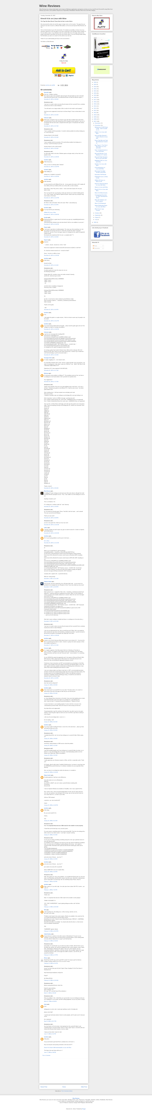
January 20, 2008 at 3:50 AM (50, 755)
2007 (95, 121)
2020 (95, 93)
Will (45, 909)
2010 (95, 114)
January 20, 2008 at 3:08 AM (50, 738)
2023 (95, 86)
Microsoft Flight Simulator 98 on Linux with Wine (101, 157)
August (97, 217)
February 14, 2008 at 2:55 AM (51, 940)
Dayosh (46, 240)
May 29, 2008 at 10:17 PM (50, 1021)
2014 (95, 106)
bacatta (46, 217)
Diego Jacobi (47, 775)
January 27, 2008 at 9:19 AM (50, 834)
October (97, 213)
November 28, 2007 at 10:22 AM (51, 533)
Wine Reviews (49, 6)
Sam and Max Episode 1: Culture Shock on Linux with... (101, 137)
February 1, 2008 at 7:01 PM (50, 889)
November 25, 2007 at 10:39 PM (51, 329)
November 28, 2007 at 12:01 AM (51, 524)
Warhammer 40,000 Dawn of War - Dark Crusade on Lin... (101, 128)
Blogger (84, 1108)
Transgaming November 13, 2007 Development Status (101, 196)
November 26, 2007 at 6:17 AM (51, 370)
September (98, 215)
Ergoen (46, 227)
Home (64, 1087)
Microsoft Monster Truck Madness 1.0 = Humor (101, 154)
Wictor (45, 958)
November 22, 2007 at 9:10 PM (51, 204)
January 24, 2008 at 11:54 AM (51, 772)
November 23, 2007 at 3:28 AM (51, 237)
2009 (95, 117)
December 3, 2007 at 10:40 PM (51, 586)
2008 (95, 119)
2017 (95, 99)
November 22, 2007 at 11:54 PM (51, 224)
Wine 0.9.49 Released (100, 203)
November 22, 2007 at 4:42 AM (51, 114)
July (96, 219)
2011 (95, 112)
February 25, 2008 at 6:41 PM (51, 963)
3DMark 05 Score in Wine (50, 212)
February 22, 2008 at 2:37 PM (51, 955)
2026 (95, 82)
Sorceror (46, 648)
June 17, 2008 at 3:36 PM (50, 1052)
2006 (95, 222)
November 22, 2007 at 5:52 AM (51, 137)
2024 (95, 84)
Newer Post (44, 1087)
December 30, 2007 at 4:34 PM (51, 678)
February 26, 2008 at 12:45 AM (51, 980)
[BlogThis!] (62, 85)
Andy (45, 1004)
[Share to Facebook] (65, 85)
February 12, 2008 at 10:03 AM (51, 906)
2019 (95, 95)
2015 (95, 104)
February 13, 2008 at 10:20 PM (51, 931)
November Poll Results (100, 174)
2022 (95, 88)
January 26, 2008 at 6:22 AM (50, 820)
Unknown (46, 117)
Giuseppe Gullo (48, 357)
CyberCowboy (47, 934)
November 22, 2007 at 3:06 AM (51, 99)
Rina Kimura (47, 491)
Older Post (84, 1087)
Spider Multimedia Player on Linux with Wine (101, 206)
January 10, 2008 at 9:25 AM (50, 693)
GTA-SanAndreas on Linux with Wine (100, 168)
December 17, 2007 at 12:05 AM (51, 635)
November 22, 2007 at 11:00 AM (51, 156)
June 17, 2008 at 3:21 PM (50, 1033)
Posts (95, 245)
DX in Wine (46, 540)
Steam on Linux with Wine (101, 187)
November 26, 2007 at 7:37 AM (51, 381)
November (98, 125)
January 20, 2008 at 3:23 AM (50, 745)
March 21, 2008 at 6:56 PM (50, 1001)
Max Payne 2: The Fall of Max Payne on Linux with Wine (101, 146)
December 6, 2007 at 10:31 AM (51, 621)
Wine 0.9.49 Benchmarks (101, 192)
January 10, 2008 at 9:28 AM (50, 730)
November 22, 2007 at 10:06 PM (51, 214)
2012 (95, 110)
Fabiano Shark (47, 581)
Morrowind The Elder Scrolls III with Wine (100, 171)
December (98, 123)
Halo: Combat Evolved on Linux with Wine (101, 150)
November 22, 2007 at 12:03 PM (51, 176)
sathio (45, 527)
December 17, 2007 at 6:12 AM (51, 645)
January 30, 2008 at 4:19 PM (50, 859)
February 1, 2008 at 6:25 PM (50, 881)
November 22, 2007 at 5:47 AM (51, 126)
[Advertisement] (64, 1071)
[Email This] (61, 85)
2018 (95, 97)
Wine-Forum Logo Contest (99, 209)
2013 (95, 108)
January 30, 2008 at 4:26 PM (50, 871)
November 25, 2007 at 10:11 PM (51, 320)
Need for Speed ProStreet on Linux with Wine (101, 184)
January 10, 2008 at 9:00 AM (50, 685)
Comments (97, 248)
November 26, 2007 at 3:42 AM (51, 354)
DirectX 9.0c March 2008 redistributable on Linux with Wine (57, 1047)
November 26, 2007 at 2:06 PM (51, 506)
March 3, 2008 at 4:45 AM (50, 993)
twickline (46, 159)
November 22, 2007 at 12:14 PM (51, 197)
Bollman (46, 373)
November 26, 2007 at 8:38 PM (51, 517)
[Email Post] (58, 85)
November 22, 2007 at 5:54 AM (51, 148)
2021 (95, 91)
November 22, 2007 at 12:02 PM (51, 166)
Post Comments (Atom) (67, 1091)
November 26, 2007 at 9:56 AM (51, 488)
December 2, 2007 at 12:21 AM (51, 578)
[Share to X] (64, 85)
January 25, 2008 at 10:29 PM (51, 805)
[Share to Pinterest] (67, 85)
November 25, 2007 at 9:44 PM (51, 309)
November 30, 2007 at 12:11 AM (51, 542)
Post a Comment (46, 1055)
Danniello (46, 92)
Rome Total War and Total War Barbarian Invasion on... (101, 142)
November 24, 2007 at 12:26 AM (51, 255)
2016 (95, 101)
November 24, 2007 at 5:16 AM (51, 265)
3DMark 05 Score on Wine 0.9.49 (100, 181)
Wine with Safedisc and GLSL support (100, 200)
